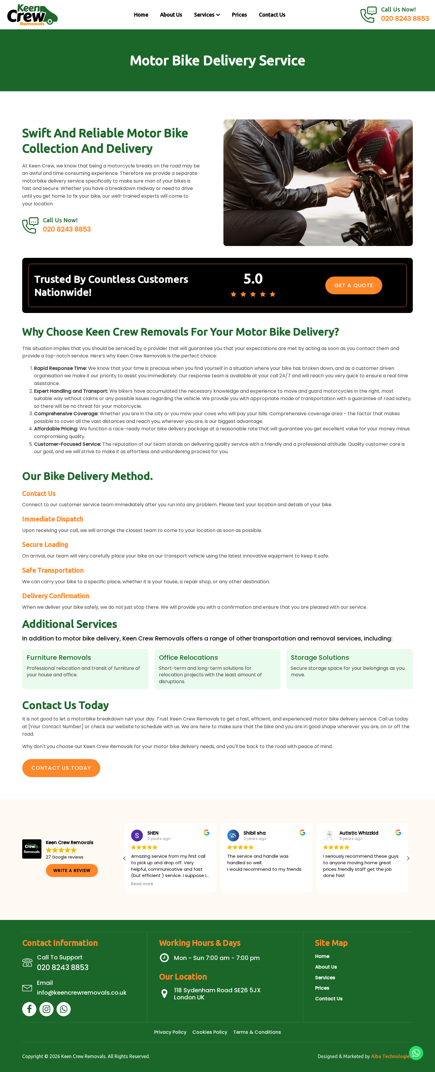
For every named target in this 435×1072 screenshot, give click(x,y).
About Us (171, 14)
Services (204, 14)
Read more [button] (142, 884)
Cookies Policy (209, 1032)
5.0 (253, 278)
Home (141, 14)
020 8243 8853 (405, 18)
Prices (239, 14)
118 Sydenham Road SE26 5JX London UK (217, 994)
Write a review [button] (72, 870)
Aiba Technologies (391, 1056)
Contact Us (272, 14)
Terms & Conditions (257, 1032)
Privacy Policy (170, 1032)
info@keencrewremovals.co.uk (82, 992)
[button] (408, 858)
